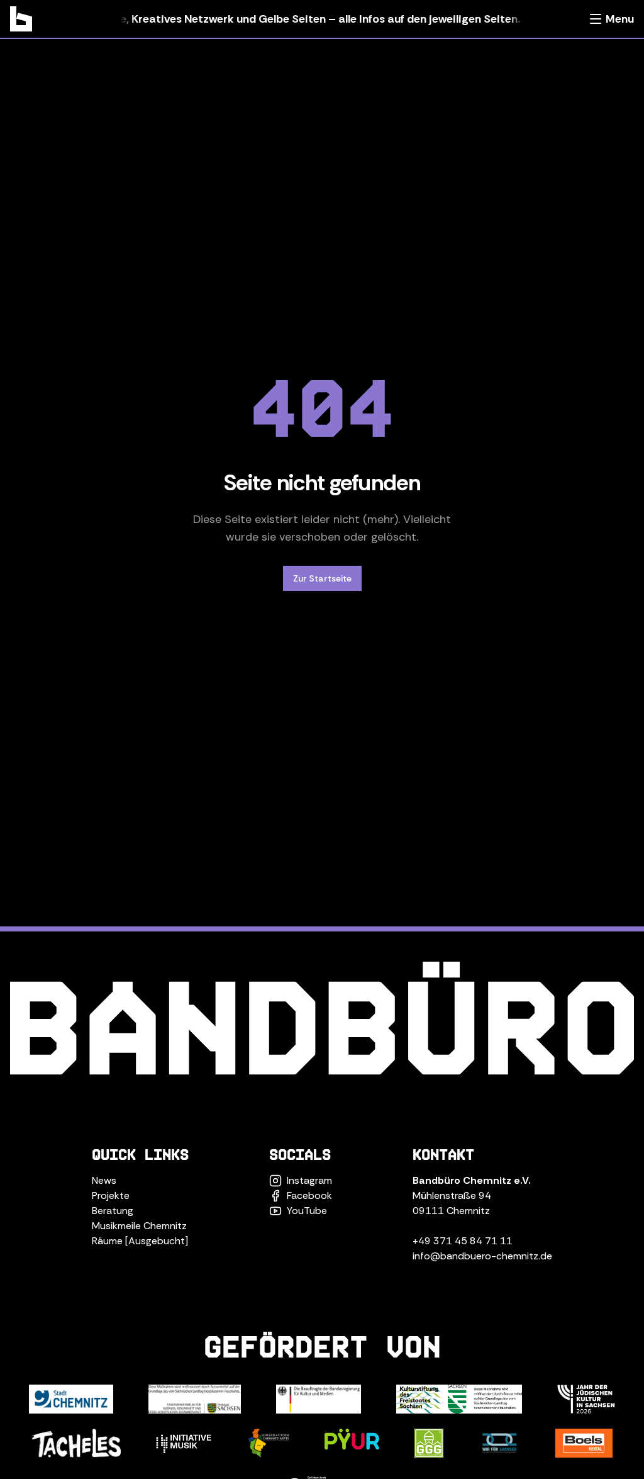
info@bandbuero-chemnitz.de (482, 1255)
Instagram (309, 1180)
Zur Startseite (322, 578)
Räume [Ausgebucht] (140, 1240)
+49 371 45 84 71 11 (463, 1240)
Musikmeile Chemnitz (139, 1225)
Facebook (309, 1195)
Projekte (111, 1195)
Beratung (112, 1210)
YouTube (307, 1210)
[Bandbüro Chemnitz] (21, 18)
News (104, 1180)
